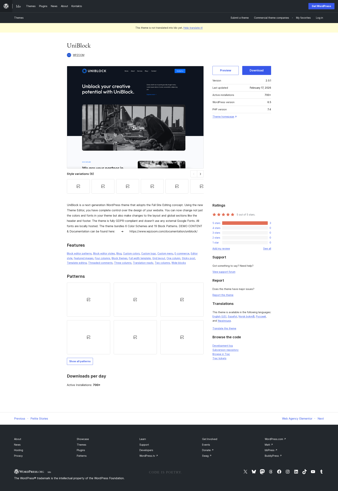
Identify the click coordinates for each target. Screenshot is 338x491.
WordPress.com (275, 439)
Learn (142, 439)
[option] (88, 300)
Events (206, 444)
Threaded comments (100, 262)
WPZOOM (78, 54)
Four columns (102, 258)
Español (232, 316)
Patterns (82, 455)
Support (144, 444)
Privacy (18, 455)
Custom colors (131, 253)
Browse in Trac (221, 354)
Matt (269, 444)
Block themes (119, 258)
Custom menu (165, 253)
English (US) (219, 316)
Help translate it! (193, 27)
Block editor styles (104, 253)
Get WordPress (321, 6)
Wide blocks (178, 262)
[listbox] (135, 318)
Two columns (162, 262)
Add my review (221, 248)
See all (267, 248)
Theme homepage (223, 116)
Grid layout (158, 258)
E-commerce (182, 253)
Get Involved (209, 439)
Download (257, 70)
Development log (222, 345)
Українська (224, 320)
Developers (146, 450)
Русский (261, 316)
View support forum (223, 271)
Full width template (140, 258)
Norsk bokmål (247, 316)
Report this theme (222, 294)
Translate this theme (224, 328)
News (17, 444)
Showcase (83, 439)
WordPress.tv (148, 455)
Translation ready (143, 262)
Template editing (77, 262)
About (17, 439)
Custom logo (148, 253)
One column (173, 258)
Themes (19, 17)
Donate (208, 450)
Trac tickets (219, 358)
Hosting (18, 450)
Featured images (83, 258)
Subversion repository (225, 349)
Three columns (123, 262)
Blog (119, 253)
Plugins (81, 450)
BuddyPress (273, 455)
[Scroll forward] (200, 173)
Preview (225, 70)
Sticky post (188, 258)
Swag (207, 455)
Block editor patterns (79, 253)
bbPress (271, 450)
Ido (49, 472)
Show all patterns (80, 361)
